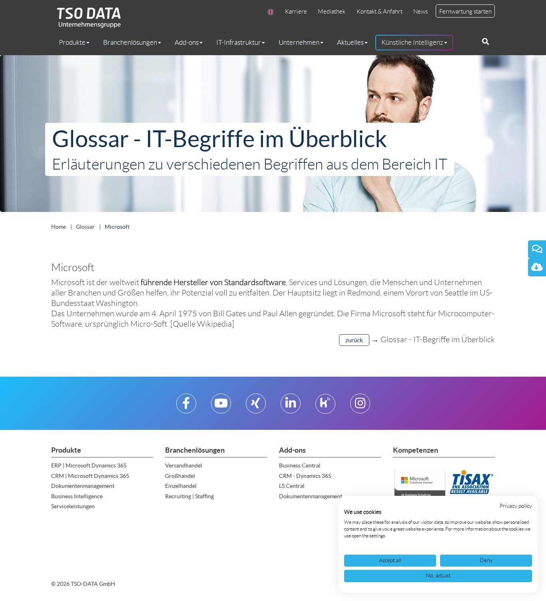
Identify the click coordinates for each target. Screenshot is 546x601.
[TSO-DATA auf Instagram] (360, 406)
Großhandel (180, 476)
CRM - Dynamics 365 (305, 476)
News (420, 11)
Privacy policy (516, 506)
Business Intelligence (77, 496)
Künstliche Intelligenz (412, 42)
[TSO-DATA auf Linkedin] (290, 406)
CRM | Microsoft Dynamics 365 (90, 476)
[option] (273, 133)
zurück (354, 340)
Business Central (300, 465)
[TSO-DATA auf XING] (255, 406)
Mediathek (331, 11)
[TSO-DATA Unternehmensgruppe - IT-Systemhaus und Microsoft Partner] (86, 17)
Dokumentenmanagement (82, 486)
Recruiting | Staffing (189, 496)
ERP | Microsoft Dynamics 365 (89, 465)
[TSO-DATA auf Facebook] (186, 406)
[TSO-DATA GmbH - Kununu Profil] (325, 406)
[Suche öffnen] (485, 41)
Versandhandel (183, 465)
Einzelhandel (181, 486)
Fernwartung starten (465, 11)
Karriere (296, 11)
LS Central (292, 486)
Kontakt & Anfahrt (380, 11)
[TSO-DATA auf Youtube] (221, 406)
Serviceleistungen (73, 506)
